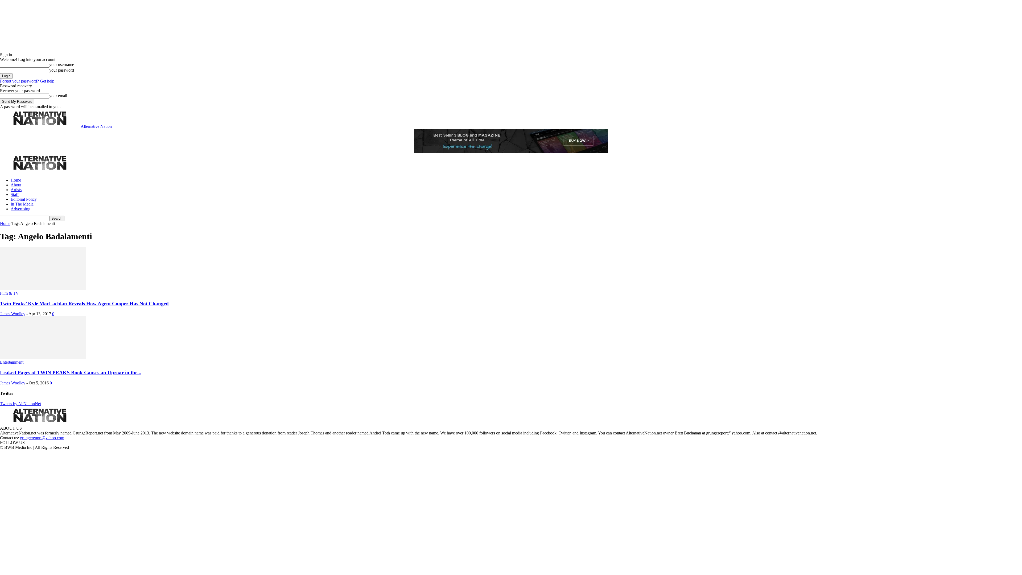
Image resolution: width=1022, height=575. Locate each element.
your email (58, 95)
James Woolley (12, 313)
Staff (15, 194)
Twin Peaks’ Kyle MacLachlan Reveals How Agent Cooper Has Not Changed (84, 303)
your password (61, 70)
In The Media (22, 204)
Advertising (20, 209)
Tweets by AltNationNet (20, 403)
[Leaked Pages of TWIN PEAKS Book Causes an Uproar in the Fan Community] (43, 357)
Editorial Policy (24, 199)
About (16, 185)
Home (16, 180)
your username (61, 64)
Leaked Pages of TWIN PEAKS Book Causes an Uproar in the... (70, 372)
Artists (16, 189)
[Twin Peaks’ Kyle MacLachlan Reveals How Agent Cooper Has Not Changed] (43, 288)
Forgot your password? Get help (27, 81)
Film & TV (9, 293)
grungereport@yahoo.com (42, 438)
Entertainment (11, 362)
